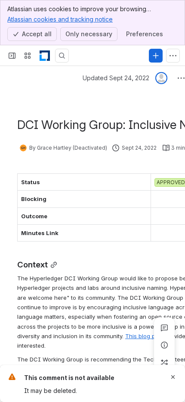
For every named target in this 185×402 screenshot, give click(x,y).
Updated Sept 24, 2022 (116, 78)
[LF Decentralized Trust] (45, 56)
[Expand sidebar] (12, 56)
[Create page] (164, 362)
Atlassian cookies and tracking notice (60, 19)
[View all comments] (164, 328)
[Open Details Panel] (164, 345)
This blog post (144, 336)
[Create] (156, 56)
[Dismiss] (173, 377)
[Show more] (173, 56)
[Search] (62, 56)
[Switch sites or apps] (27, 56)
